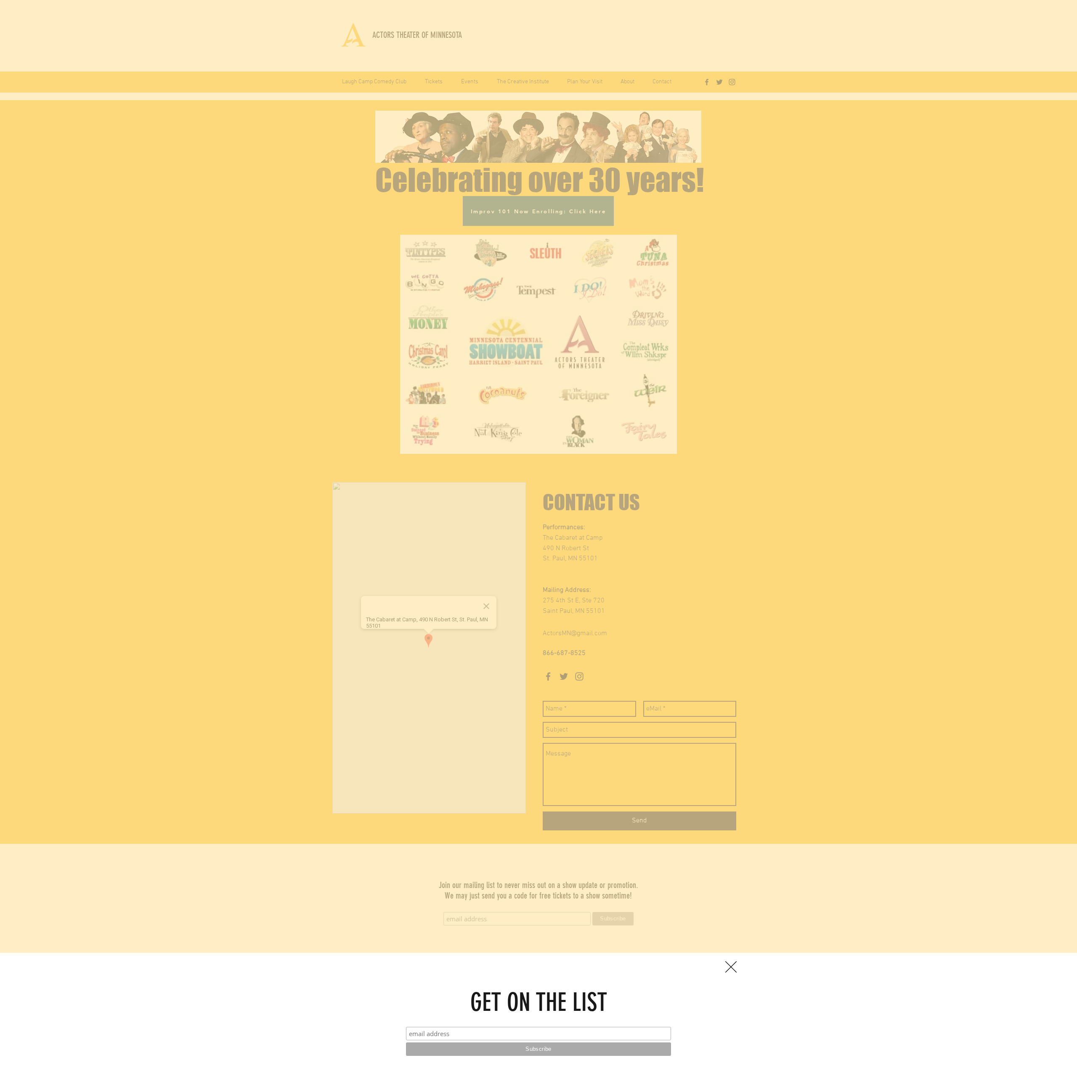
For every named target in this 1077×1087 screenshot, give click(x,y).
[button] (731, 967)
